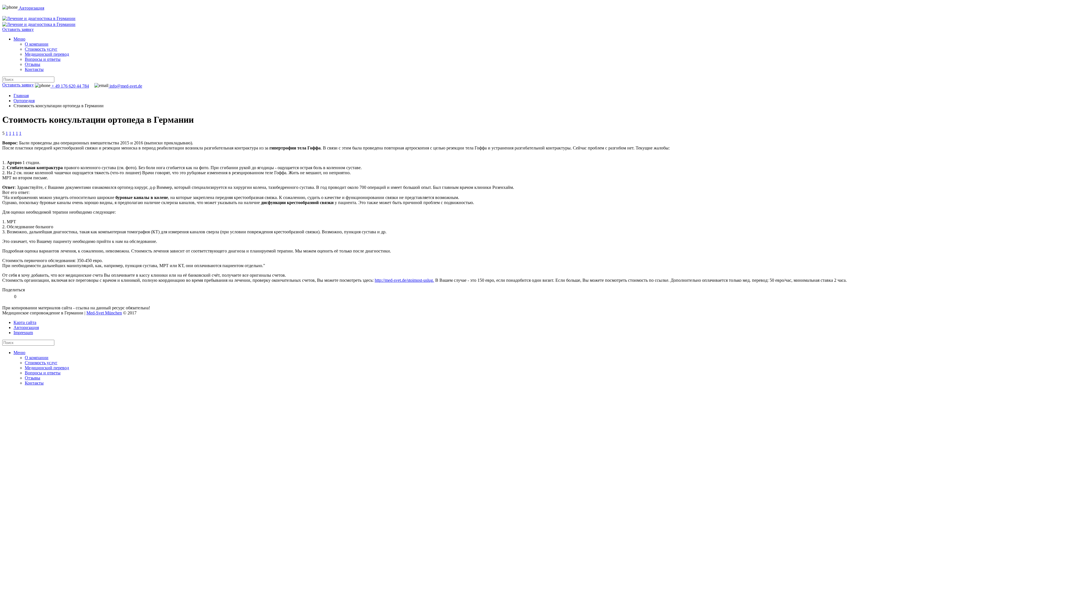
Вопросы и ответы (43, 59)
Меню (19, 39)
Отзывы (32, 64)
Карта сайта (25, 322)
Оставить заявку (18, 29)
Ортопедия (24, 100)
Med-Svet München (104, 312)
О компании (36, 44)
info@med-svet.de (125, 86)
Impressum (23, 332)
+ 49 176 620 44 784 (69, 86)
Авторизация (31, 8)
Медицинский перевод (47, 54)
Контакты (34, 69)
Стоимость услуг (41, 49)
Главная (21, 95)
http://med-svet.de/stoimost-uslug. (404, 280)
